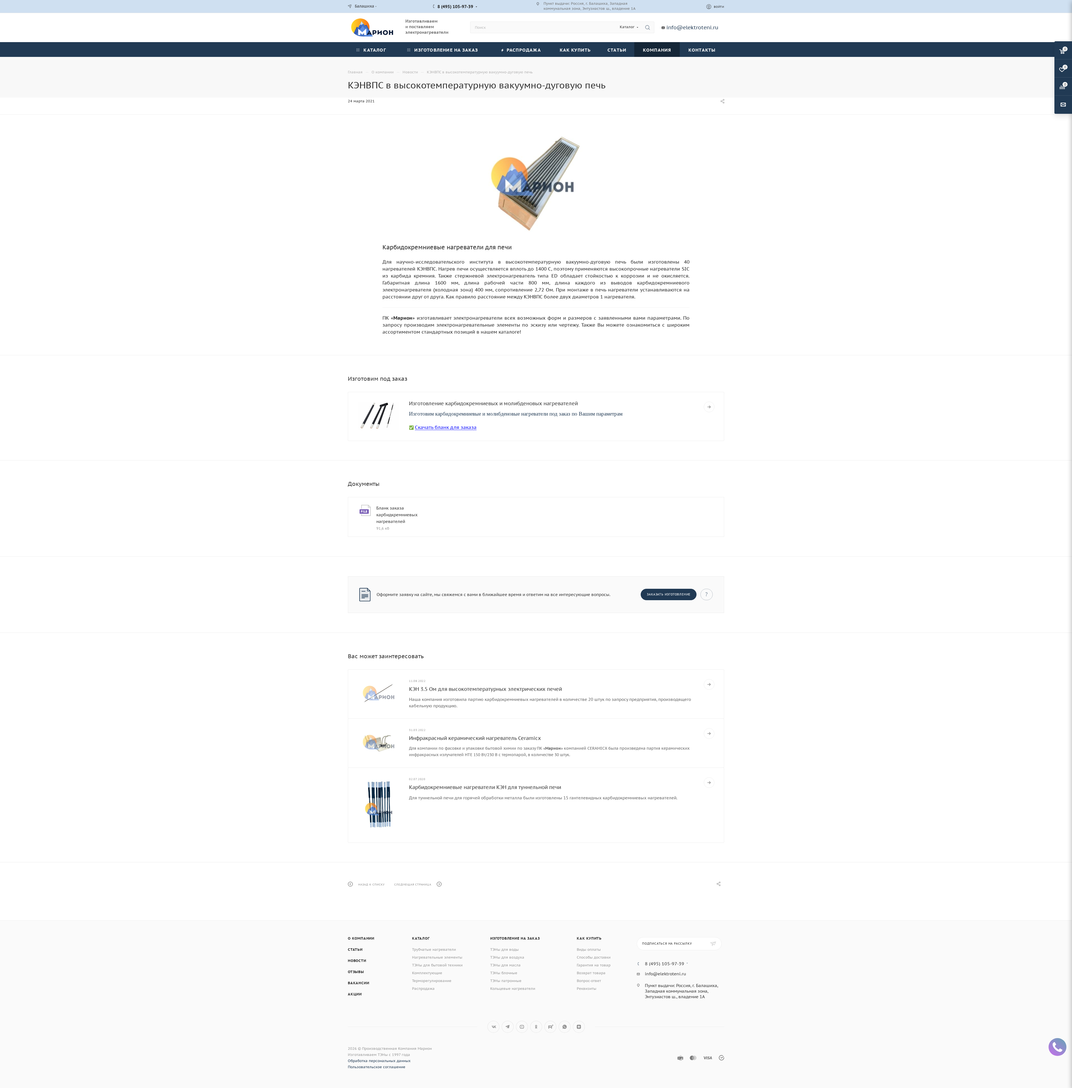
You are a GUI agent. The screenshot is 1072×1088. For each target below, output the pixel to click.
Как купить (589, 938)
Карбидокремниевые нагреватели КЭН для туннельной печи (485, 787)
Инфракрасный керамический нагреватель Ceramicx (475, 738)
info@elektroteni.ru (692, 27)
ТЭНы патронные (505, 980)
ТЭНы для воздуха (507, 957)
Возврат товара (591, 973)
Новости (357, 960)
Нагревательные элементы (437, 957)
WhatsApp (565, 1027)
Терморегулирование (431, 980)
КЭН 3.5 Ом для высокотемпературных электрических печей (485, 689)
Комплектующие (427, 973)
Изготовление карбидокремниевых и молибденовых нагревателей (493, 403)
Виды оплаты (589, 949)
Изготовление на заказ (515, 938)
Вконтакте (493, 1027)
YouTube (522, 1027)
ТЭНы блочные (503, 973)
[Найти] (647, 27)
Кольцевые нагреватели (512, 988)
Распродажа (423, 988)
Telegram (508, 1027)
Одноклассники (536, 1027)
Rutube (550, 1027)
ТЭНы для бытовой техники (437, 965)
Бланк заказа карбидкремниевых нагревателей (397, 514)
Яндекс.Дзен (579, 1027)
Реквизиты (586, 988)
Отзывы (356, 971)
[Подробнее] (709, 407)
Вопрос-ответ (589, 980)
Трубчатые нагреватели (434, 949)
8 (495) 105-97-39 (455, 6)
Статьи (355, 949)
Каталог (421, 938)
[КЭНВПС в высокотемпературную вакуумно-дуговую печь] (536, 183)
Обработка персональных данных (379, 1060)
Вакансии (358, 983)
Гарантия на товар (594, 965)
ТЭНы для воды (504, 949)
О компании (361, 938)
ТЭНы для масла (505, 965)
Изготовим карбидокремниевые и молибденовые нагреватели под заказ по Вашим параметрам (516, 414)
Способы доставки (594, 957)
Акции (355, 994)
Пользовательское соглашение (376, 1067)
